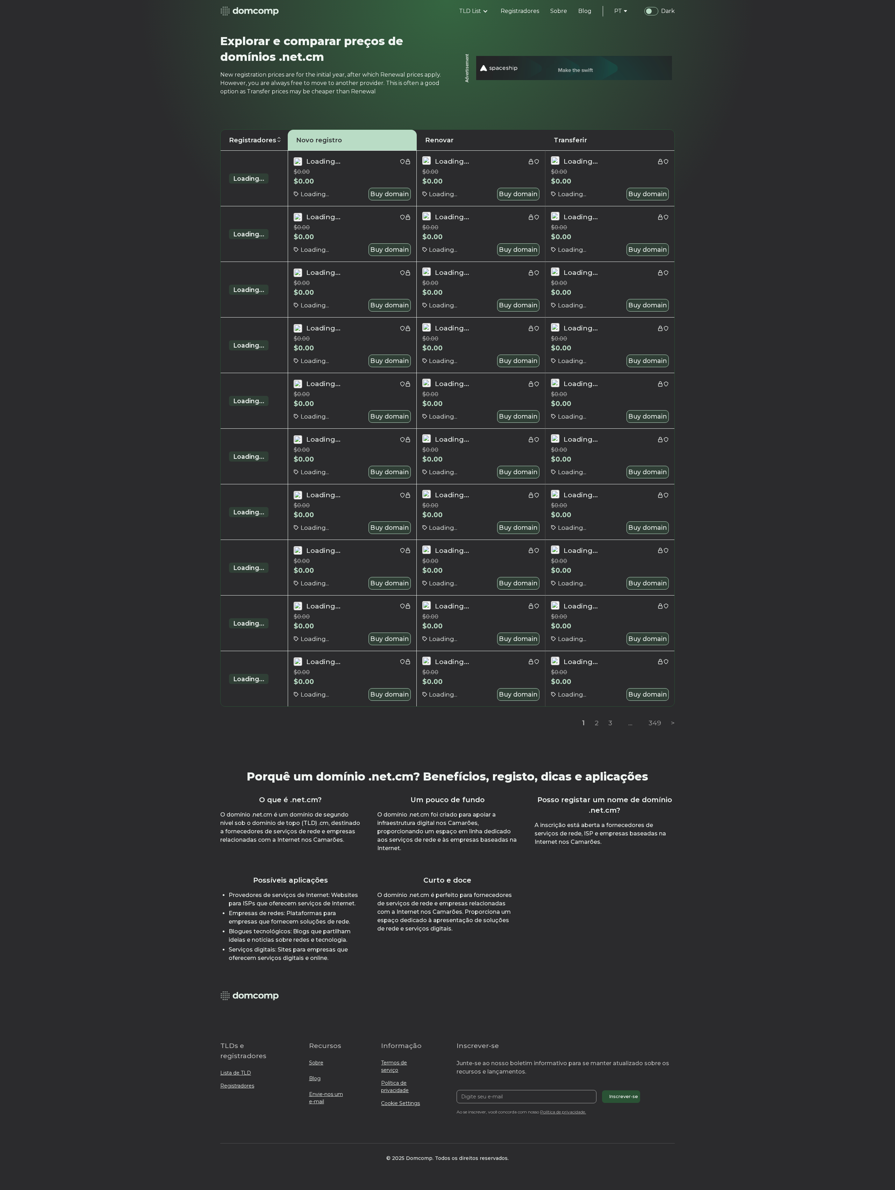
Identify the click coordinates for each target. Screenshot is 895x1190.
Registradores (237, 1086)
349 (655, 723)
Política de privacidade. (563, 1111)
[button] (473, 11)
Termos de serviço (394, 1066)
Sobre (316, 1063)
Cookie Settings (400, 1103)
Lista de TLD (235, 1073)
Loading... (248, 178)
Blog (315, 1078)
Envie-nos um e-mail (326, 1098)
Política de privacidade (395, 1086)
